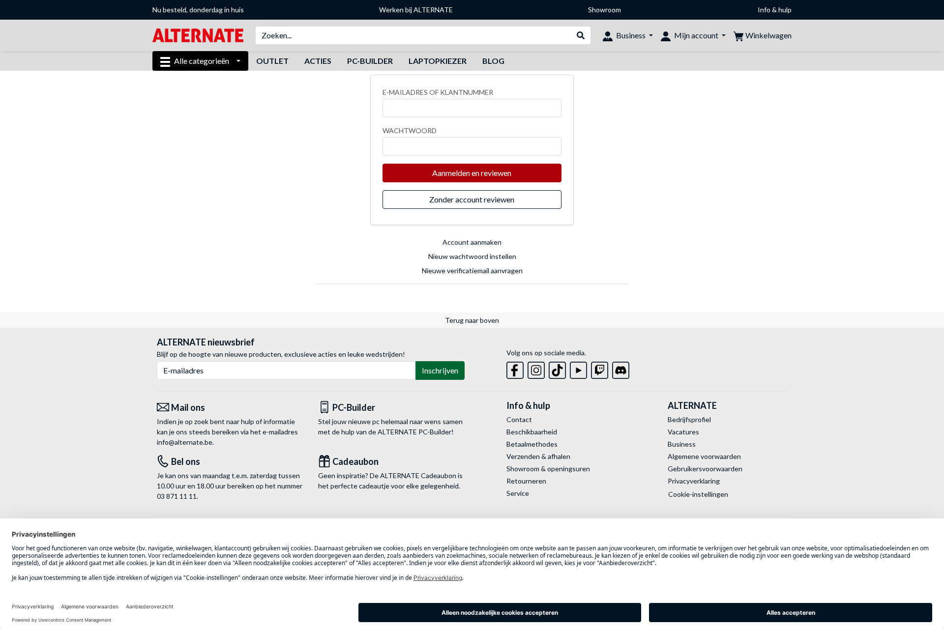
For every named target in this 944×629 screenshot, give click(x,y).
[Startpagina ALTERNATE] (197, 35)
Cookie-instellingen (698, 494)
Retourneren (526, 481)
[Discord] (620, 368)
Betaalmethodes (532, 444)
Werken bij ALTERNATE (416, 9)
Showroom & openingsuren (548, 468)
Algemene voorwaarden (704, 456)
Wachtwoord (410, 130)
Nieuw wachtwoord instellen (472, 256)
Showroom (604, 9)
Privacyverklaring (694, 481)
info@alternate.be (184, 442)
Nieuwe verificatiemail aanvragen (472, 270)
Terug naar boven (472, 320)
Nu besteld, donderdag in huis (198, 9)
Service (517, 493)
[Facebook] (515, 368)
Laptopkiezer (438, 60)
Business (682, 444)
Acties (317, 60)
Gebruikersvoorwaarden (705, 468)
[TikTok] (557, 368)
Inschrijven (440, 370)
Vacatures (683, 432)
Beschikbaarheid (531, 432)
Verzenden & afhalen (538, 456)
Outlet (272, 60)
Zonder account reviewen (471, 199)
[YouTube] (578, 368)
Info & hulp (775, 9)
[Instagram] (536, 368)
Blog (493, 60)
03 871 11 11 (177, 496)
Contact (519, 419)
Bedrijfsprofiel (689, 419)
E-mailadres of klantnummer (438, 92)
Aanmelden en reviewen (471, 172)
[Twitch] (599, 368)
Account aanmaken (472, 242)
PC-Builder (370, 60)
